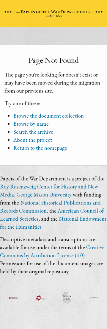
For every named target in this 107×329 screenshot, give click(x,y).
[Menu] (53, 37)
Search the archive (33, 131)
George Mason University (44, 194)
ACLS (40, 297)
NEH (93, 297)
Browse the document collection (48, 115)
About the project (32, 139)
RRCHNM (13, 297)
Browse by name (31, 123)
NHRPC (66, 297)
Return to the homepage (40, 147)
